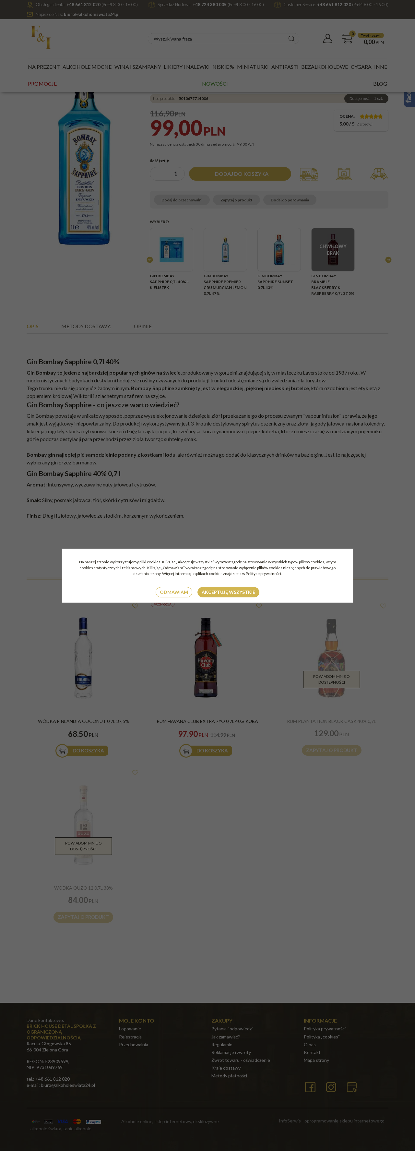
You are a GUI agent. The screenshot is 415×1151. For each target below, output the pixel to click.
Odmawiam (174, 592)
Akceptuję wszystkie (228, 592)
